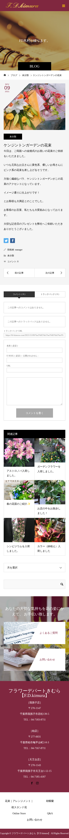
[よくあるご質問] (34, 624)
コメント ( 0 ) (19, 294)
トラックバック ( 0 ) (50, 294)
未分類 (13, 136)
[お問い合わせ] (34, 650)
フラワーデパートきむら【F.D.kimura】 (34, 693)
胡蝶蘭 (50, 801)
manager (18, 249)
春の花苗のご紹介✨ (18, 504)
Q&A (50, 813)
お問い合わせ (34, 819)
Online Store (19, 813)
